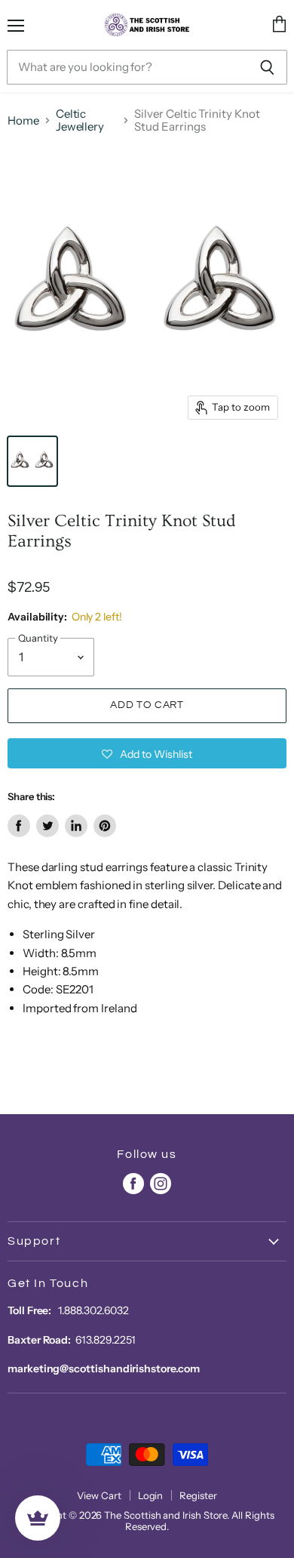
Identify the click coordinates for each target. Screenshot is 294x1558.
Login (151, 1495)
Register (197, 1495)
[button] (147, 753)
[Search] (267, 67)
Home (23, 120)
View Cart (99, 1495)
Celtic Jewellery (80, 120)
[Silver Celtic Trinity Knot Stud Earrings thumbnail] (32, 461)
